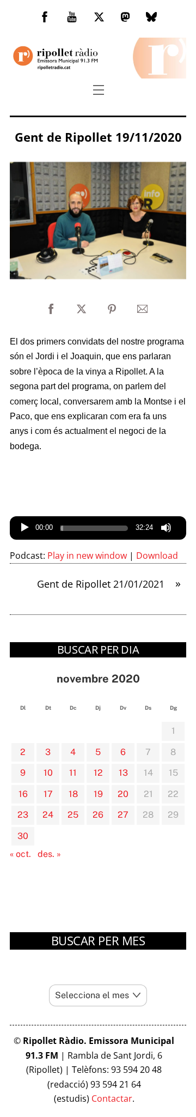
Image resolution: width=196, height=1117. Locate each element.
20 (123, 794)
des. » (49, 854)
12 (98, 773)
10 (48, 773)
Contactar (111, 1098)
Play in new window (87, 555)
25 (73, 815)
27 (123, 815)
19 (98, 794)
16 (23, 794)
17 (48, 794)
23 (22, 815)
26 (98, 815)
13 (123, 773)
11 (73, 773)
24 (47, 815)
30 (22, 836)
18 (73, 794)
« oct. (20, 854)
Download (157, 555)
